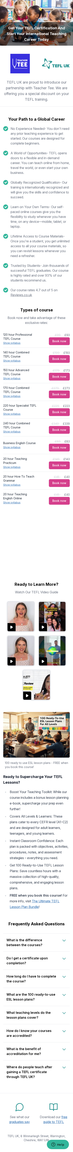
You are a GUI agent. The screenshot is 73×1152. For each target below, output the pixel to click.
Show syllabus (11, 342)
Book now (59, 341)
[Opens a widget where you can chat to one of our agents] (58, 1145)
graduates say (19, 1122)
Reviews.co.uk (21, 295)
